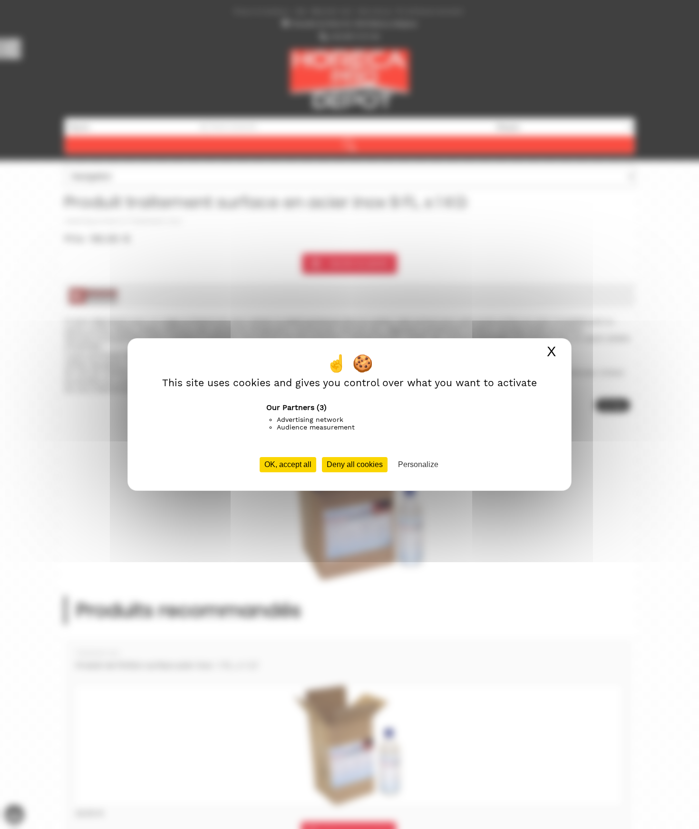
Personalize (418, 464)
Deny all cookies (355, 464)
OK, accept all (287, 464)
